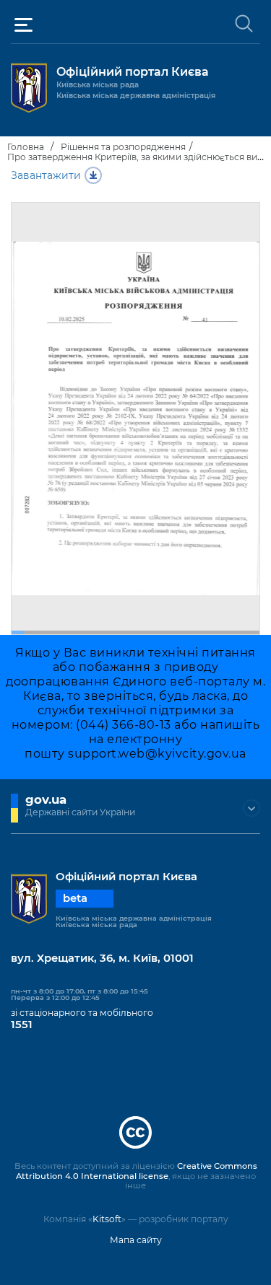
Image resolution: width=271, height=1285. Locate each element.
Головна (25, 146)
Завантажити (46, 175)
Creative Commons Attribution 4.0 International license (136, 1171)
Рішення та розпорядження (123, 146)
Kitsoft (107, 1219)
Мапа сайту (136, 1239)
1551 (22, 1024)
